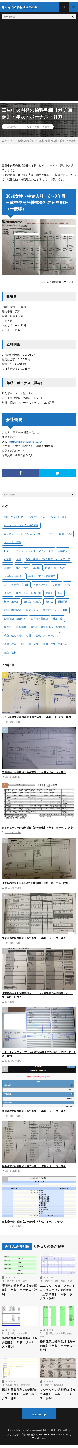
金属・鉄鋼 (10, 644)
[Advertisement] (39, 62)
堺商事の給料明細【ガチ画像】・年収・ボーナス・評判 (19, 1290)
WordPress (38, 1438)
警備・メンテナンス (47, 635)
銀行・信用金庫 (29, 644)
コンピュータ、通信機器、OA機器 (23, 533)
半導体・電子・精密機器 (41, 576)
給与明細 (9, 1001)
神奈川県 (58, 618)
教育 (60, 593)
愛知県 (49, 593)
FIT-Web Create (48, 1434)
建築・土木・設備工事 (28, 593)
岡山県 (7, 593)
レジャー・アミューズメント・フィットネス (28, 550)
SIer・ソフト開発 (13, 516)
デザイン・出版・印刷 (59, 533)
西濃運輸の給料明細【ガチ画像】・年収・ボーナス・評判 (34, 772)
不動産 (7, 559)
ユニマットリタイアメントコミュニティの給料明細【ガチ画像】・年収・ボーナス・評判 (57, 1292)
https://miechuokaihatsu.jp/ (25, 441)
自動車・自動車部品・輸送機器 (48, 627)
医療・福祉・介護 (55, 567)
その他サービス (36, 516)
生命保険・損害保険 (15, 618)
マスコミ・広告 (12, 542)
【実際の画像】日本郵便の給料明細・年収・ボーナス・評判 (35, 882)
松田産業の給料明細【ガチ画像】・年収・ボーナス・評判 (57, 1346)
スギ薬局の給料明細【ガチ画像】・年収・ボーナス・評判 (34, 938)
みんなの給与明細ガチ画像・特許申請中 (48, 1430)
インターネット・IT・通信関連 (21, 525)
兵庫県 (7, 567)
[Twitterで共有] (57, 473)
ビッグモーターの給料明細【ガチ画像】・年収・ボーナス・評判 (37, 827)
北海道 (37, 567)
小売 (67, 584)
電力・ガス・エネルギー (56, 644)
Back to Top (39, 1414)
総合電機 (21, 627)
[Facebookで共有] (20, 473)
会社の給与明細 (31, 127)
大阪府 (56, 584)
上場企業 (63, 550)
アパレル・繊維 (58, 516)
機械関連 (62, 601)
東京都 (49, 601)
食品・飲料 (10, 652)
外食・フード (40, 584)
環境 (47, 127)
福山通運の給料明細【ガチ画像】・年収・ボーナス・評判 (34, 1166)
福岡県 (7, 627)
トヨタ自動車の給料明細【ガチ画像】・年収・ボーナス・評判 (36, 717)
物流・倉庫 (32, 610)
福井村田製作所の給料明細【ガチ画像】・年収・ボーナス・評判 (19, 1394)
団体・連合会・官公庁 (16, 584)
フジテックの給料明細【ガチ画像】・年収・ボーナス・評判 (57, 1394)
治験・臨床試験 (12, 610)
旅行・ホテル (11, 601)
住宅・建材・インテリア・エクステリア (48, 559)
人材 (18, 559)
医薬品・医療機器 (14, 576)
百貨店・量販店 (39, 618)
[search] (73, 16)
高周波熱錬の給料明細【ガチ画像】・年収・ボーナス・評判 (19, 1342)
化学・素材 (22, 567)
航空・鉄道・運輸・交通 (17, 635)
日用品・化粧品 (32, 601)
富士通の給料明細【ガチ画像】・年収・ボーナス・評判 (32, 1221)
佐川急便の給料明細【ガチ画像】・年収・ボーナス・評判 (34, 1111)
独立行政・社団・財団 (55, 610)
